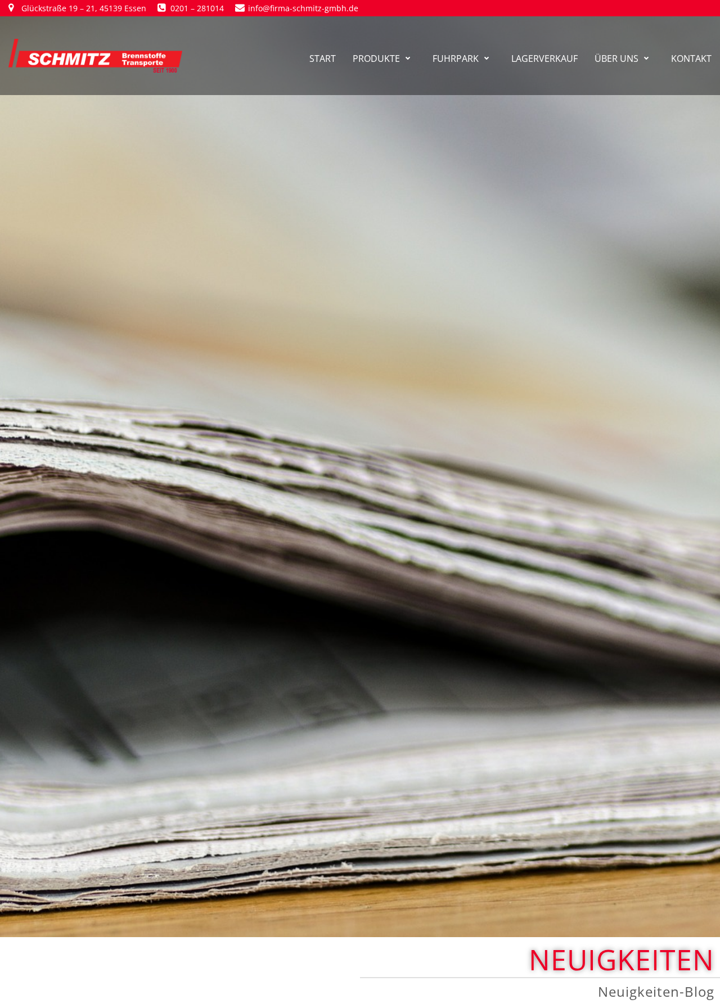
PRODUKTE (376, 58)
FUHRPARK (456, 58)
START (322, 58)
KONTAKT (691, 58)
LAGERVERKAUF (544, 58)
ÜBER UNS (616, 58)
